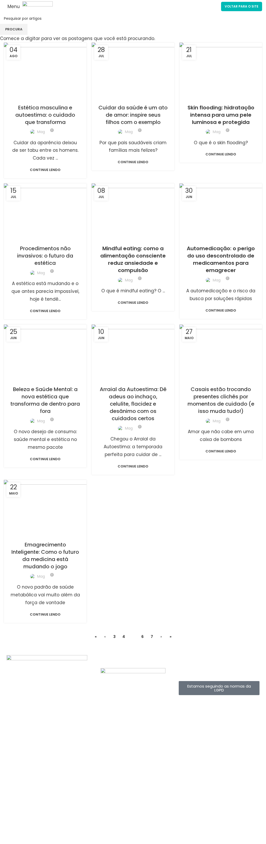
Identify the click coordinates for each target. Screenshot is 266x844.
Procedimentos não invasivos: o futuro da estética (45, 256)
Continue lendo (45, 170)
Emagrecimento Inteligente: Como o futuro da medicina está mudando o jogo (45, 555)
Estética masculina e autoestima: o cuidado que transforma (45, 115)
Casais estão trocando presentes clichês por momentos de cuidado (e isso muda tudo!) (221, 400)
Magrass (69, 97)
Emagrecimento (26, 97)
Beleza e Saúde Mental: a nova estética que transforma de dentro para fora (45, 400)
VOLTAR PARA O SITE (241, 6)
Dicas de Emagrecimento (132, 379)
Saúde (157, 97)
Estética (51, 97)
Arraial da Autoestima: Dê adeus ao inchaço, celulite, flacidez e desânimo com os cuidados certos (133, 404)
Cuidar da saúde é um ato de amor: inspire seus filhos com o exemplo (133, 115)
